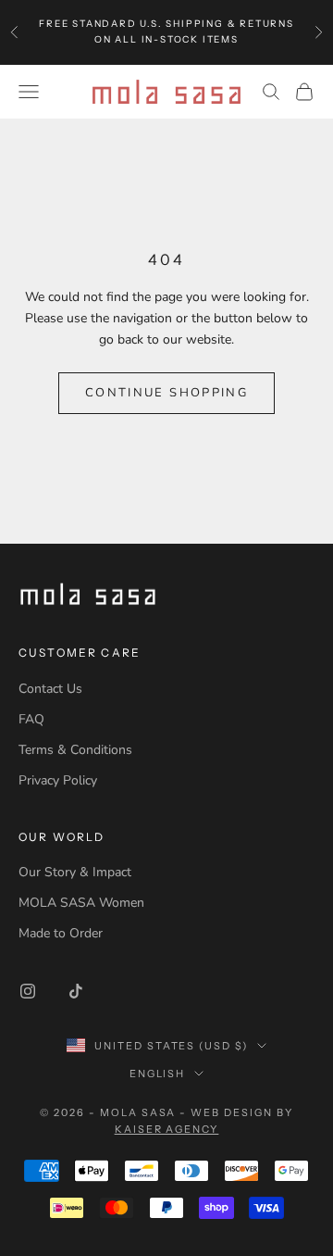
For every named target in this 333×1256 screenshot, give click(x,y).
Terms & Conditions (75, 750)
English (158, 1073)
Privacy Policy (57, 780)
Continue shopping (166, 392)
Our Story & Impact (74, 872)
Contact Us (50, 688)
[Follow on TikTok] (76, 991)
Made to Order (60, 933)
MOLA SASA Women (81, 902)
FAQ (31, 719)
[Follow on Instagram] (27, 991)
